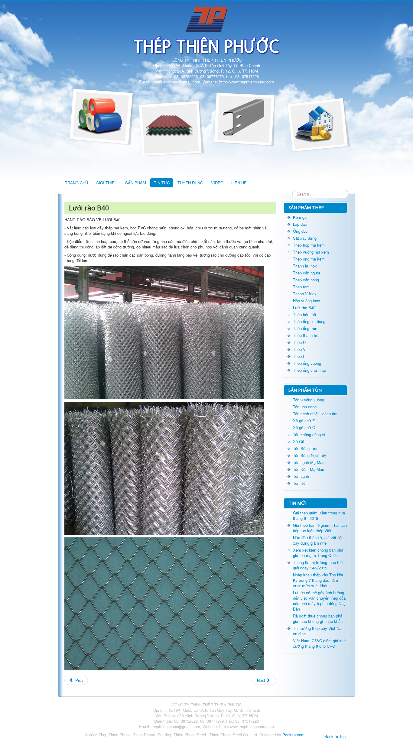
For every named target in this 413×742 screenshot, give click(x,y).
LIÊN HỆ (239, 183)
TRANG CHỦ (76, 183)
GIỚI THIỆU (106, 183)
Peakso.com (293, 734)
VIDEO (217, 183)
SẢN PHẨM (135, 183)
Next (261, 680)
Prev (78, 680)
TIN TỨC (162, 183)
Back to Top (335, 736)
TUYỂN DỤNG (190, 183)
